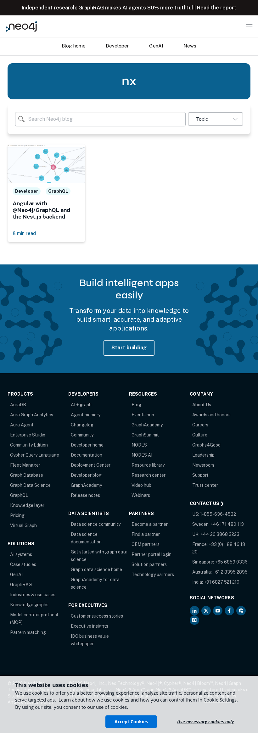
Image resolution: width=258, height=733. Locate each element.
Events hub (143, 414)
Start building (129, 348)
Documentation (86, 455)
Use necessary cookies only (205, 722)
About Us (201, 404)
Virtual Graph (23, 525)
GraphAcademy (86, 485)
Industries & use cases (32, 594)
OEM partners (146, 544)
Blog (136, 404)
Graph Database (26, 475)
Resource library (148, 465)
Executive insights (89, 626)
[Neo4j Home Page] (21, 26)
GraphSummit (145, 434)
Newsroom (203, 465)
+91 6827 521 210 (221, 582)
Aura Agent (22, 424)
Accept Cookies (131, 722)
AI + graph (81, 404)
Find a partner (146, 534)
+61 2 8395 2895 (230, 572)
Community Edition (29, 444)
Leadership (203, 455)
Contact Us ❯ (207, 503)
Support (200, 475)
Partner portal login (151, 554)
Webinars (141, 495)
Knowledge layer (27, 505)
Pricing (17, 515)
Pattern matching (28, 632)
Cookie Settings (220, 700)
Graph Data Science (30, 485)
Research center (148, 475)
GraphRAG (21, 584)
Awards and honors (211, 414)
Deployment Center (90, 465)
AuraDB (18, 404)
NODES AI (142, 455)
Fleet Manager (25, 465)
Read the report (216, 8)
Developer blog (86, 475)
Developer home (87, 444)
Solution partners (149, 564)
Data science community (96, 524)
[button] (215, 119)
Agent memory (85, 414)
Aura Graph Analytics (31, 414)
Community (82, 434)
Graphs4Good (206, 444)
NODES (139, 444)
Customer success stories (97, 616)
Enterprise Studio (27, 434)
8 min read (24, 233)
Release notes (85, 495)
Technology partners (153, 574)
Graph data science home (96, 569)
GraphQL (19, 495)
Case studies (23, 564)
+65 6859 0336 (231, 561)
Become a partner (150, 524)
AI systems (21, 554)
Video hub (141, 485)
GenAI (16, 574)
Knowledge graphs (29, 604)
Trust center (205, 485)
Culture (199, 434)
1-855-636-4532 (218, 514)
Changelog (82, 424)
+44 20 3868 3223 (219, 534)
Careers (200, 424)
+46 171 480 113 (227, 524)
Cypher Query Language (34, 455)
